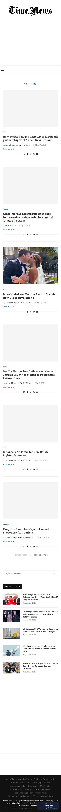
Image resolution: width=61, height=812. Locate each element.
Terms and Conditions (43, 796)
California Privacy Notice (45, 779)
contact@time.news (34, 805)
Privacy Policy (41, 792)
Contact (15, 782)
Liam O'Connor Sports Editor (18, 145)
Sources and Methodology (20, 796)
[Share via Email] (37, 154)
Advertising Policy (24, 779)
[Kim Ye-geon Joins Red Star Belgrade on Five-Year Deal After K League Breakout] (11, 599)
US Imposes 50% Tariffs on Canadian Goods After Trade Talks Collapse (40, 630)
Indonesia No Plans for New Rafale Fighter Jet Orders (26, 453)
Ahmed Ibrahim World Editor (18, 302)
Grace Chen (10, 225)
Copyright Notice (42, 782)
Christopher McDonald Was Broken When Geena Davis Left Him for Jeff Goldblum (40, 614)
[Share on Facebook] (27, 154)
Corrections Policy (18, 786)
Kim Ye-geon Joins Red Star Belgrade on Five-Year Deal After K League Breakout (40, 597)
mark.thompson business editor (19, 537)
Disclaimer (33, 786)
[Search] (58, 70)
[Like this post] (24, 154)
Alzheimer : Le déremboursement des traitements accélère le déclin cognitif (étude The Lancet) (28, 217)
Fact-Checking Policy (23, 792)
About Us (9, 779)
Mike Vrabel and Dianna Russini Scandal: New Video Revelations (30, 295)
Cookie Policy (26, 782)
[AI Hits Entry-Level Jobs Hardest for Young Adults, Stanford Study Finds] (11, 650)
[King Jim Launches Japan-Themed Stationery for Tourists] (30, 500)
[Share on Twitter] (30, 154)
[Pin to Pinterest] (34, 154)
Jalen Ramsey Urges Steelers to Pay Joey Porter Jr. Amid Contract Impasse (40, 666)
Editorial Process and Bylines (38, 789)
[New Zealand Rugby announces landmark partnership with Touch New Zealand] (30, 108)
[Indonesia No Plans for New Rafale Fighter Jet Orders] (30, 423)
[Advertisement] (30, 40)
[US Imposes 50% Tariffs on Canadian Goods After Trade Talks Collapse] (11, 633)
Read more (7, 149)
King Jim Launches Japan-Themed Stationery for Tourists (26, 530)
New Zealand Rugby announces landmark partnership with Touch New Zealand (30, 138)
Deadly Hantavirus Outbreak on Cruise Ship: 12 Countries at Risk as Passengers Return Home (29, 375)
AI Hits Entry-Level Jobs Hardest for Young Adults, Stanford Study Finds (39, 649)
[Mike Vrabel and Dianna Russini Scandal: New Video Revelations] (30, 265)
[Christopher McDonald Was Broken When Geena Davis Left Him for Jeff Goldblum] (11, 616)
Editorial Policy (16, 789)
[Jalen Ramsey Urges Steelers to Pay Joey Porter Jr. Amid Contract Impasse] (11, 667)
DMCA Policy (45, 786)
